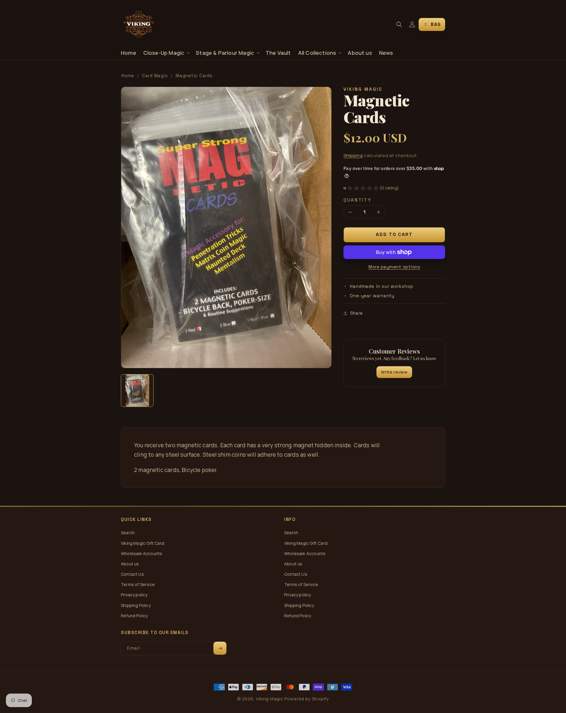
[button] (166, 53)
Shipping (353, 155)
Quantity (357, 200)
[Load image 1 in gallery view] (137, 390)
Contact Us (132, 574)
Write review (394, 372)
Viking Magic (269, 699)
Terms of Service (138, 584)
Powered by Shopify (306, 699)
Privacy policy (134, 595)
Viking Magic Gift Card (142, 543)
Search (128, 532)
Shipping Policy (136, 605)
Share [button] (356, 313)
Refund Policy (134, 615)
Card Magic (155, 75)
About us (130, 564)
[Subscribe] (219, 648)
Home (127, 75)
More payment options (394, 267)
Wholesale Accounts (141, 553)
